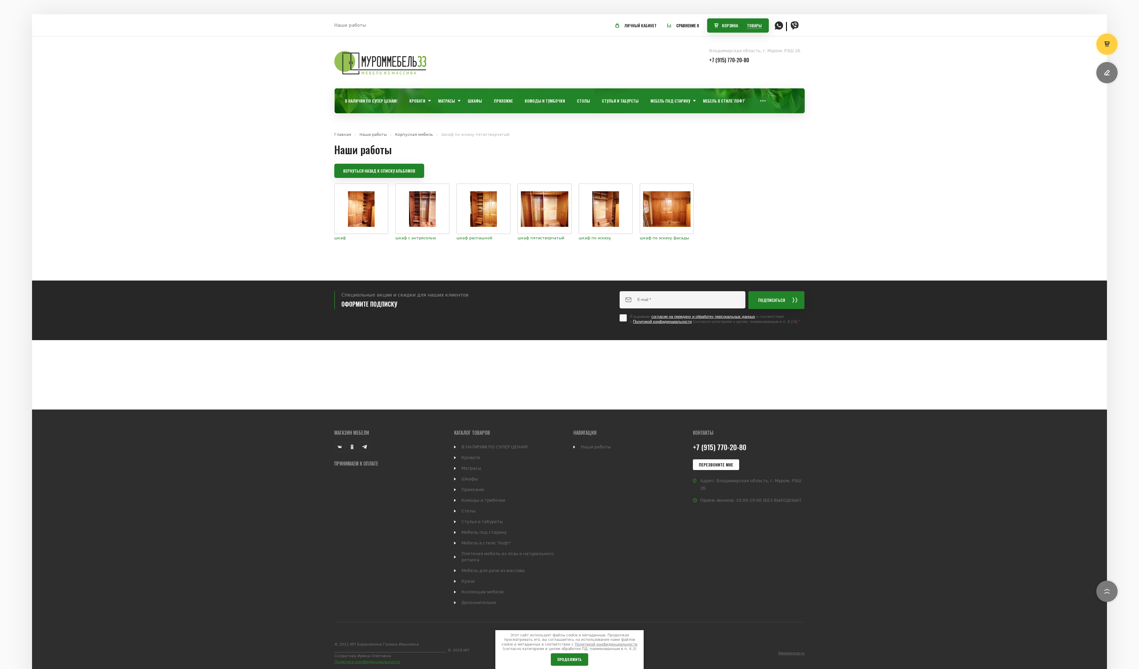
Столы (468, 511)
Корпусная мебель (414, 134)
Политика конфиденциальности (367, 662)
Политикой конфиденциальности (662, 321)
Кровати (471, 457)
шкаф (340, 238)
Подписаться (771, 300)
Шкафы (470, 479)
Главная (342, 134)
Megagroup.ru (791, 653)
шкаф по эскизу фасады (664, 238)
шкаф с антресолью (415, 238)
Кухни (468, 581)
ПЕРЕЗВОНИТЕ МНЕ (716, 464)
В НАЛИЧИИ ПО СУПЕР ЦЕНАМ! (495, 447)
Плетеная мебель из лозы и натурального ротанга (508, 556)
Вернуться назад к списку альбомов (379, 171)
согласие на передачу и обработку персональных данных (703, 316)
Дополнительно (479, 602)
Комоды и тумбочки (483, 500)
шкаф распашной (474, 238)
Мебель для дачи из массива (493, 570)
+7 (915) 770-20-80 (729, 60)
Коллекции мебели (483, 592)
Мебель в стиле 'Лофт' (486, 543)
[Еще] (763, 100)
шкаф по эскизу (595, 238)
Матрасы (471, 468)
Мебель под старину (484, 532)
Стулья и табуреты (482, 521)
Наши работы (350, 25)
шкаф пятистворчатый (541, 238)
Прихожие (473, 489)
